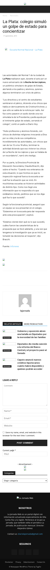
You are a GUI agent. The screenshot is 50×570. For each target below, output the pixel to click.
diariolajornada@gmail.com (30, 534)
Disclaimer (9, 562)
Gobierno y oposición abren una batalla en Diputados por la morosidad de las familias (32, 334)
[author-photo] (25, 307)
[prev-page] (3, 375)
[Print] (38, 280)
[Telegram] (44, 280)
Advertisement (28, 562)
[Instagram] (21, 552)
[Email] (32, 280)
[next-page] (5, 375)
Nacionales (14, 15)
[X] (20, 280)
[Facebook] (13, 280)
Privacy (18, 562)
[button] (4, 9)
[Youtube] (36, 552)
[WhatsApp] (26, 280)
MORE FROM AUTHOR (33, 324)
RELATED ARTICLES (12, 324)
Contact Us (41, 562)
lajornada (25, 310)
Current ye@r (9, 450)
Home (5, 15)
